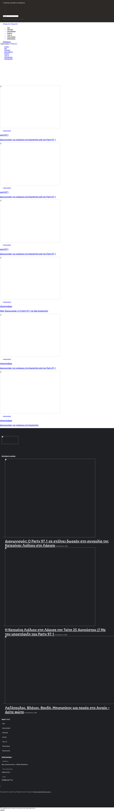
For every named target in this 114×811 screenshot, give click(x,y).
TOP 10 (9, 35)
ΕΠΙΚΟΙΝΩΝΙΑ (11, 38)
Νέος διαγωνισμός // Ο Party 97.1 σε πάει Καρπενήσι (24, 311)
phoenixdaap (6, 306)
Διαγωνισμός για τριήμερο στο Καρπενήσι (19, 425)
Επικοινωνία (6, 750)
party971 (4, 135)
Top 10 (4, 741)
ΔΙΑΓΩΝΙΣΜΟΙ (11, 31)
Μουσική (5, 732)
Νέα (3, 723)
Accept (2, 810)
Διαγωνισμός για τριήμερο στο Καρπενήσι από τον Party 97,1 (28, 139)
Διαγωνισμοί (7, 130)
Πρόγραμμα (6, 746)
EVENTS (9, 33)
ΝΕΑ (8, 28)
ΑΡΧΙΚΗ (6, 47)
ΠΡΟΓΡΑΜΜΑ (11, 37)
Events (4, 737)
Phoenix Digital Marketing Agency (42, 792)
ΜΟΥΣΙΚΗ (10, 29)
